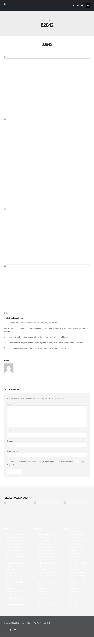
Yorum (10, 404)
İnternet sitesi (12, 451)
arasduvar (20, 365)
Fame (8, 313)
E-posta (10, 441)
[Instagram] (77, 5)
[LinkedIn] (82, 5)
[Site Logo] (9, 5)
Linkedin (15, 630)
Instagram (10, 630)
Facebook (6, 630)
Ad (9, 431)
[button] (88, 5)
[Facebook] (73, 5)
